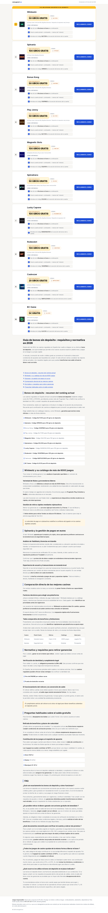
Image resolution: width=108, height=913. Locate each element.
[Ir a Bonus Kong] (22, 89)
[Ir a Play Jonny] (22, 122)
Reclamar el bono (84, 24)
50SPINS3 (55, 83)
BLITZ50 (55, 18)
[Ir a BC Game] (22, 319)
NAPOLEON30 (56, 280)
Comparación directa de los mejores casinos (39, 381)
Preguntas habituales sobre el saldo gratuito (39, 387)
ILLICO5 (48, 313)
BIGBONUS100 (57, 213)
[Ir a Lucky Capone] (22, 220)
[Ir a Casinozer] (22, 286)
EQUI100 (56, 148)
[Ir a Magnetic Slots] (22, 154)
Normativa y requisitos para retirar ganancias (39, 384)
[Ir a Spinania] (22, 57)
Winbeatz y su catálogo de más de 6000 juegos (40, 375)
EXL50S (55, 181)
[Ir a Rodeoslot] (22, 254)
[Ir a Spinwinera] (22, 187)
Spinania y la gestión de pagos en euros (37, 378)
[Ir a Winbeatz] (22, 24)
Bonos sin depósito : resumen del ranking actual (40, 373)
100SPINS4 (57, 248)
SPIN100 (56, 50)
